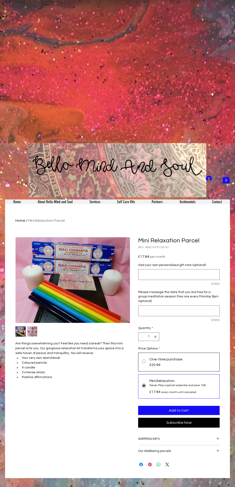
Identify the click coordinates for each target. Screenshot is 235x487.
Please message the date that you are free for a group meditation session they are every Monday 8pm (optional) (178, 297)
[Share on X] (167, 464)
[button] (226, 178)
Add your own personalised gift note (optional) (172, 265)
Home (20, 220)
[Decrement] (142, 337)
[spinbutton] (149, 337)
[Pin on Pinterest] (150, 464)
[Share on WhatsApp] (158, 464)
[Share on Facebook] (141, 464)
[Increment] (156, 337)
